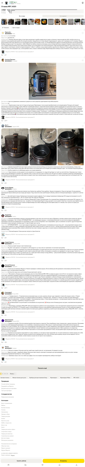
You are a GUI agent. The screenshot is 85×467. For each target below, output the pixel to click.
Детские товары (5, 438)
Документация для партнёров (8, 388)
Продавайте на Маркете (7, 386)
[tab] (4, 22)
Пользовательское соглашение (9, 443)
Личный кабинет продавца (8, 384)
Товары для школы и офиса (8, 429)
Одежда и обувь (5, 414)
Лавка (25, 465)
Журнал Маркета (5, 450)
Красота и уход (5, 420)
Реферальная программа (7, 397)
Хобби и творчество (6, 423)
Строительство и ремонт (7, 436)
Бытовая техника (5, 407)
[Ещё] (83, 33)
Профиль (76, 465)
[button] (2, 3)
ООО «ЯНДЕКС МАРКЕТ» (11, 453)
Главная (8, 465)
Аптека (3, 418)
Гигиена (3, 409)
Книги (2, 427)
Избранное (42, 465)
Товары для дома (5, 416)
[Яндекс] (13, 455)
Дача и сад (4, 425)
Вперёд (12, 373)
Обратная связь (5, 446)
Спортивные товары (6, 431)
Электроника (4, 412)
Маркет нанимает (5, 448)
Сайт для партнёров (6, 390)
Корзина (59, 465)
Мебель (3, 405)
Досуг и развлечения (6, 403)
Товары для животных (6, 433)
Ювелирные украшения (7, 440)
